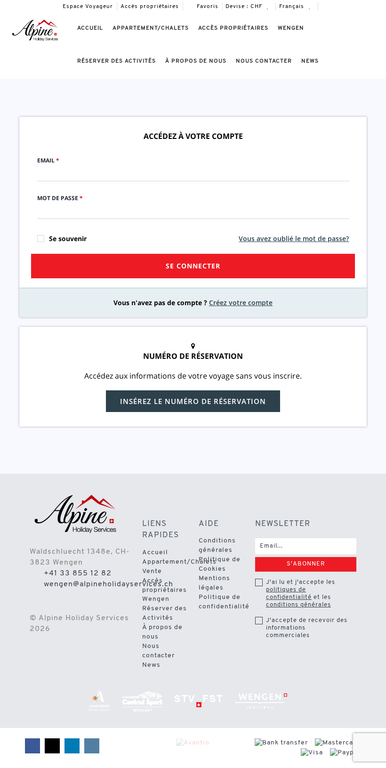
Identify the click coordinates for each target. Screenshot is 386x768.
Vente (152, 571)
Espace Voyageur (88, 6)
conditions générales (298, 605)
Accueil (90, 28)
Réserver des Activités (116, 61)
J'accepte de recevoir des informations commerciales (306, 628)
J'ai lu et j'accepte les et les (300, 593)
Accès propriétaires (150, 6)
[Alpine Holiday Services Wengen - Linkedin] (358, 6)
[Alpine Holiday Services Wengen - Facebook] (326, 6)
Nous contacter (264, 61)
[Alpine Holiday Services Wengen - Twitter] (342, 6)
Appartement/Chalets (151, 28)
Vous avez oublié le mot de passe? (294, 238)
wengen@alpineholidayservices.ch (108, 584)
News (310, 61)
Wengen (291, 28)
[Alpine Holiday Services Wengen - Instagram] (375, 6)
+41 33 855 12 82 (78, 573)
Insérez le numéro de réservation (193, 401)
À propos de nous (195, 61)
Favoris (206, 6)
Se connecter (193, 265)
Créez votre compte (241, 302)
